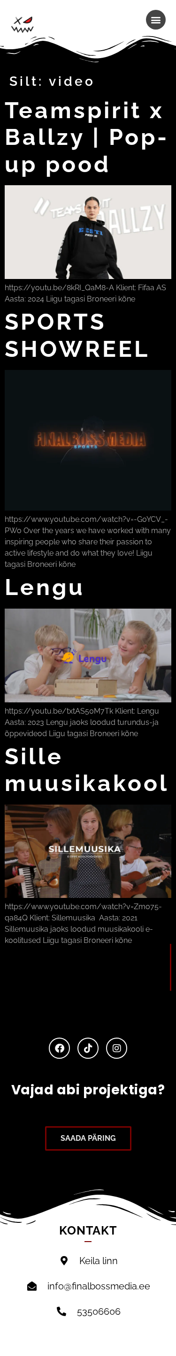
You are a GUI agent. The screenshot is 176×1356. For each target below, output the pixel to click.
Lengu (45, 587)
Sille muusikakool (87, 770)
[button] (156, 20)
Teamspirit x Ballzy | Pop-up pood (87, 137)
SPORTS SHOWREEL (77, 335)
